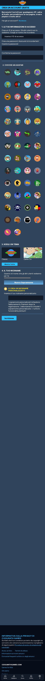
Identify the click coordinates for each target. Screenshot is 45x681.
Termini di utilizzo (21, 651)
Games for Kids (7, 667)
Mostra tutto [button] (9, 264)
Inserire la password (10, 44)
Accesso (22, 21)
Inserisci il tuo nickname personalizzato (20, 293)
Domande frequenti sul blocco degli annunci (18, 656)
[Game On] (33, 252)
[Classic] (11, 252)
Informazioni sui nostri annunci (13, 654)
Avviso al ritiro (7, 651)
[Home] (22, 3)
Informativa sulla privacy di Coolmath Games (18, 637)
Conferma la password (11, 53)
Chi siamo (5, 671)
